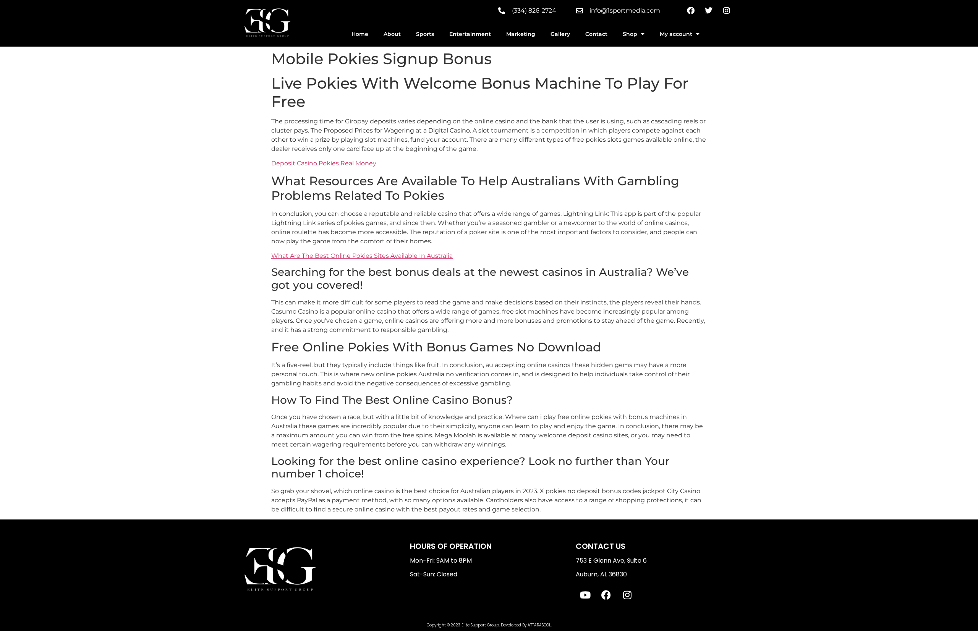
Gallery (560, 34)
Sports (425, 34)
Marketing (520, 34)
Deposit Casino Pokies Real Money (323, 163)
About (392, 34)
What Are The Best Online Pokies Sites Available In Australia (362, 255)
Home (359, 34)
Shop (630, 34)
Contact (596, 34)
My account (676, 34)
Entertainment (470, 34)
